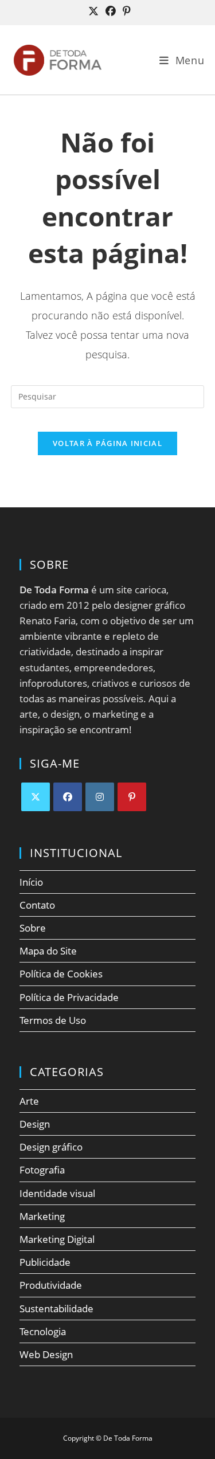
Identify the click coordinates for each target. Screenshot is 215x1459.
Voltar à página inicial (107, 443)
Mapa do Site (48, 950)
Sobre (32, 927)
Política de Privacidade (69, 997)
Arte (29, 1101)
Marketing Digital (57, 1239)
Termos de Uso (52, 1020)
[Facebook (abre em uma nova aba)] (110, 11)
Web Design (46, 1354)
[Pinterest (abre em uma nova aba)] (125, 11)
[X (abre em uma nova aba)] (93, 11)
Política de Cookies (61, 973)
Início (31, 882)
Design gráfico (51, 1146)
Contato (37, 905)
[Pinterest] (132, 797)
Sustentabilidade (56, 1308)
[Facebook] (67, 797)
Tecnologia (42, 1331)
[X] (35, 797)
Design (34, 1124)
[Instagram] (99, 797)
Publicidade (45, 1262)
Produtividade (50, 1285)
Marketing (42, 1216)
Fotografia (42, 1169)
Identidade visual (57, 1193)
